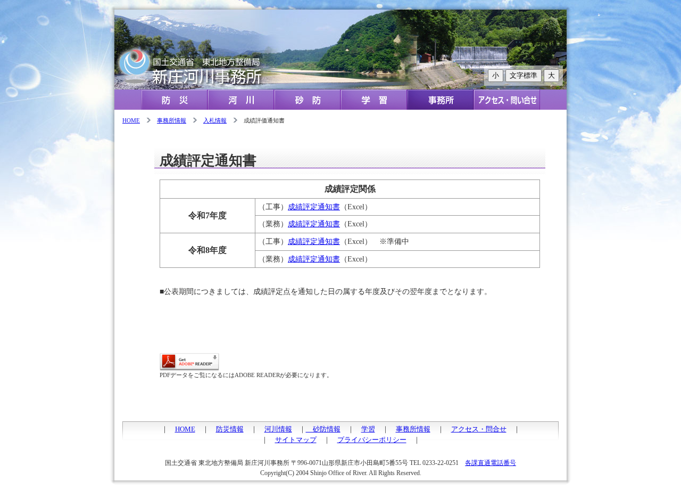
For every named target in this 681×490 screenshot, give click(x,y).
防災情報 (230, 429)
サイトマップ (296, 440)
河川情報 (278, 429)
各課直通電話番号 (490, 463)
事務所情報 (171, 120)
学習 (368, 429)
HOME (131, 120)
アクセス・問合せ (478, 429)
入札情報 (215, 120)
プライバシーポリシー (371, 440)
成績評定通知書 (314, 206)
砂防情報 (323, 429)
